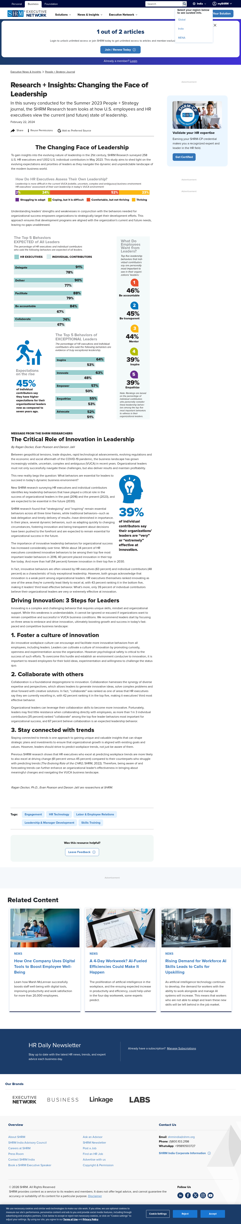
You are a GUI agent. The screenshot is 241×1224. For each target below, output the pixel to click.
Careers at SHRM (19, 1148)
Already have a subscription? (146, 1048)
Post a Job (89, 1148)
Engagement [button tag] (33, 814)
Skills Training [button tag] (90, 822)
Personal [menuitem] (17, 4)
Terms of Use (70, 1219)
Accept (213, 1214)
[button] (218, 13)
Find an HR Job (93, 1153)
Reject (185, 1214)
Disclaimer (95, 1196)
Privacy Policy (90, 1219)
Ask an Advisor (92, 1137)
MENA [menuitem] (181, 38)
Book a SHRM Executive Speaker (29, 1165)
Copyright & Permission (98, 1165)
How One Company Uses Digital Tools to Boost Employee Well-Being (44, 966)
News (18, 953)
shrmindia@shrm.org (181, 1137)
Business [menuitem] (33, 4)
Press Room (16, 1153)
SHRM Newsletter (94, 1142)
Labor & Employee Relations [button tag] (95, 814)
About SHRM (16, 1137)
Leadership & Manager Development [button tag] (49, 822)
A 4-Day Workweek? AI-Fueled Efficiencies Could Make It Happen (118, 966)
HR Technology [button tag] (59, 814)
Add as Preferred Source (76, 130)
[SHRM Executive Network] (27, 14)
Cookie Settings (158, 1214)
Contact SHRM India (21, 1159)
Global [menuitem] (181, 19)
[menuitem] (201, 4)
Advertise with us (94, 1159)
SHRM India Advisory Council (27, 1142)
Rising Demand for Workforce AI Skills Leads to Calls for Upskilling (195, 966)
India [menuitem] (181, 28)
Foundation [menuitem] (51, 4)
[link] (26, 72)
